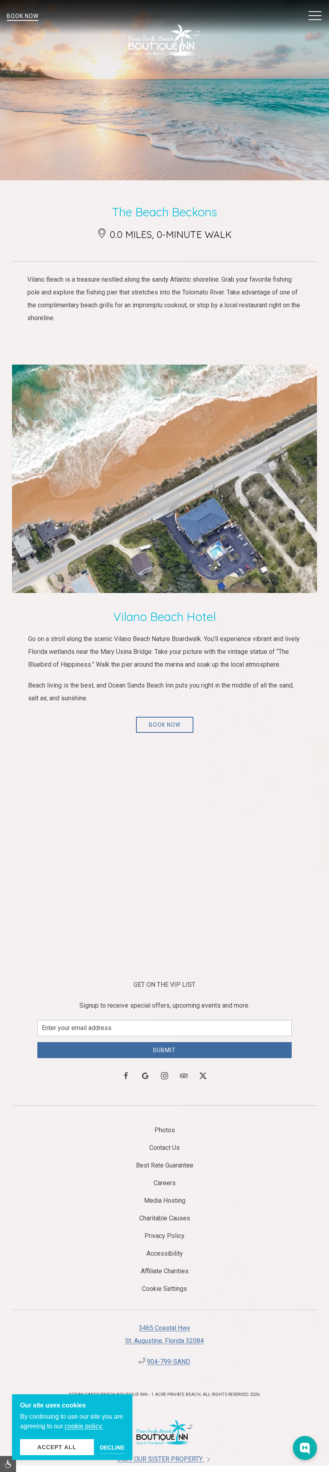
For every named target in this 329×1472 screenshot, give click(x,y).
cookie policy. (84, 1426)
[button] (315, 16)
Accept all (57, 1447)
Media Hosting (164, 1200)
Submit (164, 1050)
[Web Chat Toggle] (305, 1448)
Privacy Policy (164, 1236)
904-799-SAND (168, 1361)
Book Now (23, 16)
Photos (164, 1130)
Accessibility (164, 1253)
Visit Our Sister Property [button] (160, 1459)
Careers (165, 1183)
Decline (112, 1447)
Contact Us (164, 1147)
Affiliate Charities (165, 1271)
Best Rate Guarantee (164, 1165)
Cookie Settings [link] (164, 1289)
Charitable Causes (164, 1218)
